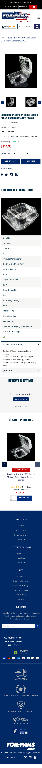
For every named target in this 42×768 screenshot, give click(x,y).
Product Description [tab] (13, 344)
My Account (23, 6)
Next (39, 102)
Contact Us (21, 539)
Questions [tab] (8, 370)
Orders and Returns (21, 535)
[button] (5, 122)
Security (21, 599)
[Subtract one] (14, 153)
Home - (4, 38)
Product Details (21, 469)
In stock (15, 141)
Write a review (7, 168)
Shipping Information (21, 581)
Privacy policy (21, 595)
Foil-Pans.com (15, 752)
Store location (21, 530)
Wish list (31, 161)
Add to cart (24, 498)
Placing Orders (20, 576)
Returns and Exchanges (21, 585)
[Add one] (27, 153)
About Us (20, 526)
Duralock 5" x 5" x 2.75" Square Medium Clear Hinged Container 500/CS (21, 477)
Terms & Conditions (21, 590)
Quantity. (6, 154)
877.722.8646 (13, 6)
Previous (2, 102)
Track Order (21, 558)
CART (32, 7)
